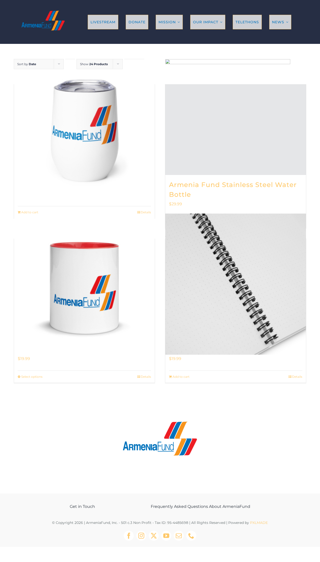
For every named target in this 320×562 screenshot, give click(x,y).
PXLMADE (259, 522)
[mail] (179, 536)
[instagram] (141, 536)
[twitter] (154, 536)
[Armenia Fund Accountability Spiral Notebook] (235, 284)
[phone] (191, 536)
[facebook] (129, 536)
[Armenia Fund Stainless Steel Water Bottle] (235, 129)
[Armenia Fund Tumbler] (84, 129)
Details (146, 212)
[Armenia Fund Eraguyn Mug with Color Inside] (84, 284)
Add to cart (29, 212)
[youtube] (166, 536)
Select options (31, 377)
